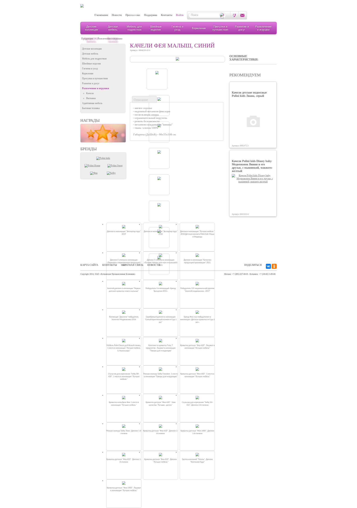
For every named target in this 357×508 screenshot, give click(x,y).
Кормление (199, 28)
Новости (117, 15)
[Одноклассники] (274, 266)
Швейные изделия (156, 28)
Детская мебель (113, 28)
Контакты (166, 15)
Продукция (87, 38)
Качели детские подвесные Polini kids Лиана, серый (249, 94)
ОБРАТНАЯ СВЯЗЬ (132, 264)
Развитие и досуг (242, 28)
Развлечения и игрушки (263, 28)
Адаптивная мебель (92, 103)
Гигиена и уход (177, 28)
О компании (101, 15)
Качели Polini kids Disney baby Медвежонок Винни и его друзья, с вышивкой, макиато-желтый (252, 166)
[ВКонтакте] (268, 266)
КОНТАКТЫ (109, 264)
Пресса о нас (132, 15)
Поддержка (150, 15)
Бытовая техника (91, 108)
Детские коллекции (91, 28)
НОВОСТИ (153, 264)
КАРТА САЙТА (89, 264)
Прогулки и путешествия (220, 28)
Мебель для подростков (134, 28)
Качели (90, 93)
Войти (179, 15)
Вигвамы (91, 98)
